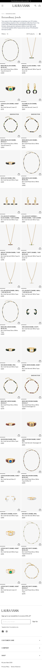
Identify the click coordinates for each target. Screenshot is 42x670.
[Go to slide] (2, 101)
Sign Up (35, 621)
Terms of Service (15, 666)
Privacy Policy (5, 666)
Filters (4, 34)
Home (3, 13)
